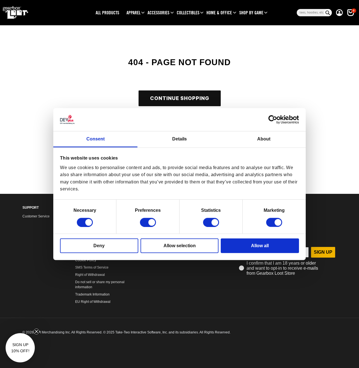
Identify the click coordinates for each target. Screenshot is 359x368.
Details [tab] (179, 139)
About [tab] (263, 139)
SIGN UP (323, 252)
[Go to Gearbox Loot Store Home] (42, 12)
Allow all (260, 245)
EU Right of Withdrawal (93, 302)
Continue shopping (179, 98)
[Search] (328, 12)
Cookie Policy (85, 260)
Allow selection (180, 245)
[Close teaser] (36, 331)
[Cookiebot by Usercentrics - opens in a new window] (274, 119)
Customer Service (36, 216)
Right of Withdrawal (90, 275)
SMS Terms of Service (92, 267)
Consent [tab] (95, 139)
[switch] (148, 222)
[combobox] (310, 12)
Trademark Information (92, 294)
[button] (133, 13)
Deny (99, 245)
